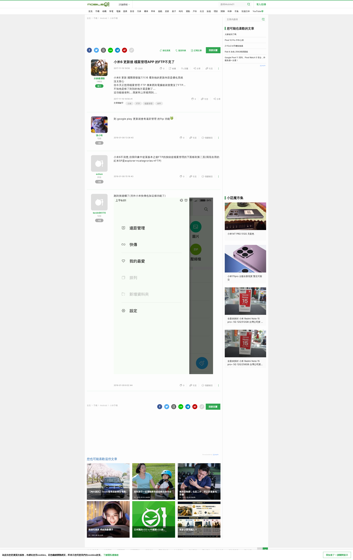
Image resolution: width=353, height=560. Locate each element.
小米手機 (114, 18)
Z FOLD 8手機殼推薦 (234, 46)
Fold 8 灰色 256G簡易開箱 (236, 51)
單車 (153, 11)
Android (103, 18)
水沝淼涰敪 (99, 78)
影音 (132, 11)
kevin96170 (99, 212)
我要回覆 (213, 50)
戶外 (195, 11)
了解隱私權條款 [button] (111, 555)
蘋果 (125, 11)
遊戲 (160, 11)
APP (159, 103)
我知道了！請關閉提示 (337, 555)
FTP (138, 103)
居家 (167, 11)
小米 (129, 103)
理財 (216, 11)
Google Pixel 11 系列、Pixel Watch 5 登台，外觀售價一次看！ (245, 59)
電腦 (118, 11)
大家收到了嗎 (230, 34)
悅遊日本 (246, 11)
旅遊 (209, 11)
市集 (237, 11)
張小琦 (99, 135)
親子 (174, 11)
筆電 (111, 11)
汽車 (139, 11)
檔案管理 (148, 103)
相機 (104, 11)
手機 (97, 11)
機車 (146, 11)
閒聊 (223, 11)
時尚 (181, 11)
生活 (202, 11)
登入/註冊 (261, 4)
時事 (230, 11)
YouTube (257, 11)
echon (99, 174)
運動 (188, 11)
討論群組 (123, 4)
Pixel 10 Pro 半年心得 (234, 40)
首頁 (90, 11)
